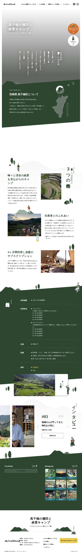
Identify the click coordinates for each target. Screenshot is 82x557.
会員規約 (35, 367)
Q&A (34, 370)
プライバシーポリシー (22, 551)
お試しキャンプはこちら (73, 29)
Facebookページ (74, 4)
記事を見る (52, 435)
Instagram (78, 4)
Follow (33, 466)
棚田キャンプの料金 (53, 4)
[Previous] (38, 426)
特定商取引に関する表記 (9, 551)
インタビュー (66, 4)
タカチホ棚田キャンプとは (28, 4)
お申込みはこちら (73, 42)
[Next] (67, 426)
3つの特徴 (42, 4)
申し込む (68, 540)
